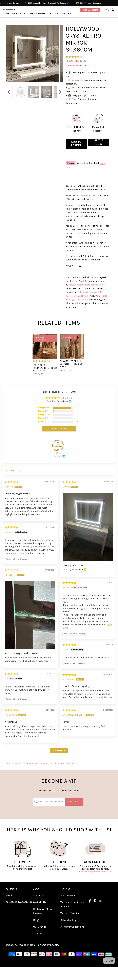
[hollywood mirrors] (9, 9)
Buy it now (98, 142)
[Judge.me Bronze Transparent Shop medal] (58, 445)
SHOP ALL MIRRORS (90, 10)
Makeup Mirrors (38, 13)
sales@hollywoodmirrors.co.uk (95, 871)
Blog (36, 920)
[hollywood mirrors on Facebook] (90, 901)
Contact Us (39, 902)
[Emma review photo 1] (87, 527)
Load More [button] (59, 750)
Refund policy (68, 920)
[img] (11, 482)
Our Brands (39, 926)
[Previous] (9, 53)
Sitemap (38, 933)
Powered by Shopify (48, 944)
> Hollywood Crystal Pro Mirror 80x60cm (54, 763)
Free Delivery (67, 895)
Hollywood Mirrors (16, 13)
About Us (38, 895)
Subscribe (74, 801)
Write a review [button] (59, 428)
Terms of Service (69, 913)
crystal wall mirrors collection (85, 284)
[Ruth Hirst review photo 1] (30, 615)
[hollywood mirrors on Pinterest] (95, 901)
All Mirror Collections (72, 926)
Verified (57, 456)
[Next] (60, 53)
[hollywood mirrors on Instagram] (100, 901)
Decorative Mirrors (60, 13)
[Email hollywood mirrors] (105, 901)
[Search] (107, 10)
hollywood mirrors (25, 944)
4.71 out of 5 (66, 398)
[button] (72, 57)
